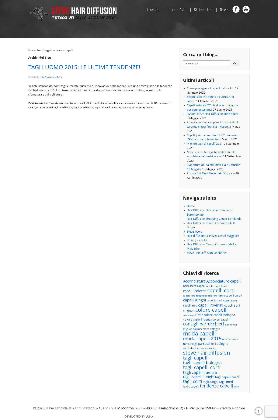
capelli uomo (116, 103)
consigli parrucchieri (203, 324)
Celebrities (203, 10)
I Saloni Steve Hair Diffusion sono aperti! (213, 114)
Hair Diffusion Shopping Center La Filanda (214, 218)
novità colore (230, 339)
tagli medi (226, 382)
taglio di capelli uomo (106, 107)
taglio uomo (124, 107)
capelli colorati (195, 291)
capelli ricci (190, 305)
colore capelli (211, 309)
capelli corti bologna (193, 295)
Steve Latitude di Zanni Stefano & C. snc (76, 408)
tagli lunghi (210, 382)
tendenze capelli (216, 386)
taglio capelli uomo (83, 107)
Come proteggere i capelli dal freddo (210, 88)
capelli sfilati (85, 103)
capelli (209, 286)
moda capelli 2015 (148, 103)
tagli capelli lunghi (198, 377)
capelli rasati (70, 103)
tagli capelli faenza (200, 372)
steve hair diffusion (206, 352)
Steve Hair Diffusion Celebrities (207, 253)
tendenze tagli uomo (142, 107)
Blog (46, 103)
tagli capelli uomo (63, 107)
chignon (189, 310)
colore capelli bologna (219, 315)
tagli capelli (196, 358)
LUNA (149, 416)
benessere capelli (194, 286)
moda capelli (130, 103)
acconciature (194, 281)
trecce (236, 386)
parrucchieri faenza (193, 348)
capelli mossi (230, 300)
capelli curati (234, 295)
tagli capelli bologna (202, 363)
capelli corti (221, 290)
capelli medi (214, 300)
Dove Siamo (177, 10)
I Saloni (154, 10)
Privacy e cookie (197, 240)
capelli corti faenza (215, 295)
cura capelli (231, 324)
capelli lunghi (194, 300)
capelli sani (232, 305)
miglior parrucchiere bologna (201, 329)
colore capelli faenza (197, 319)
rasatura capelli (44, 107)
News (224, 10)
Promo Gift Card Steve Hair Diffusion (211, 173)
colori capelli (221, 319)
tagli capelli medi (227, 377)
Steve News (194, 231)
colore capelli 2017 (193, 315)
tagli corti (192, 381)
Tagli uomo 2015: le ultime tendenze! (84, 67)
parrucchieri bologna (213, 344)
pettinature (210, 348)
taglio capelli (191, 386)
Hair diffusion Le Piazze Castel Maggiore (213, 236)
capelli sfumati (100, 103)
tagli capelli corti (202, 367)
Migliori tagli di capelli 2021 (205, 143)
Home (31, 50)
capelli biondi (221, 286)
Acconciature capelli (223, 281)
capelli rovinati (211, 305)
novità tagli (190, 343)
